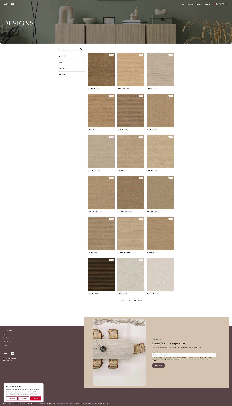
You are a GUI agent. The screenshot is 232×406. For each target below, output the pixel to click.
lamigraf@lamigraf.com (10, 358)
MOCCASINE (93, 211)
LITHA (119, 293)
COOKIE (120, 170)
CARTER (150, 129)
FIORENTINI (152, 211)
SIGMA (90, 252)
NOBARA (150, 252)
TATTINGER (92, 170)
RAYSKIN (151, 293)
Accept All (35, 398)
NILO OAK (121, 88)
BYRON (120, 129)
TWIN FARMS (122, 211)
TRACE (90, 293)
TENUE (150, 170)
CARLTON (92, 88)
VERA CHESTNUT (124, 252)
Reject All (24, 398)
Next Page (137, 300)
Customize (12, 398)
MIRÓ (90, 129)
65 (130, 300)
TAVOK (150, 88)
